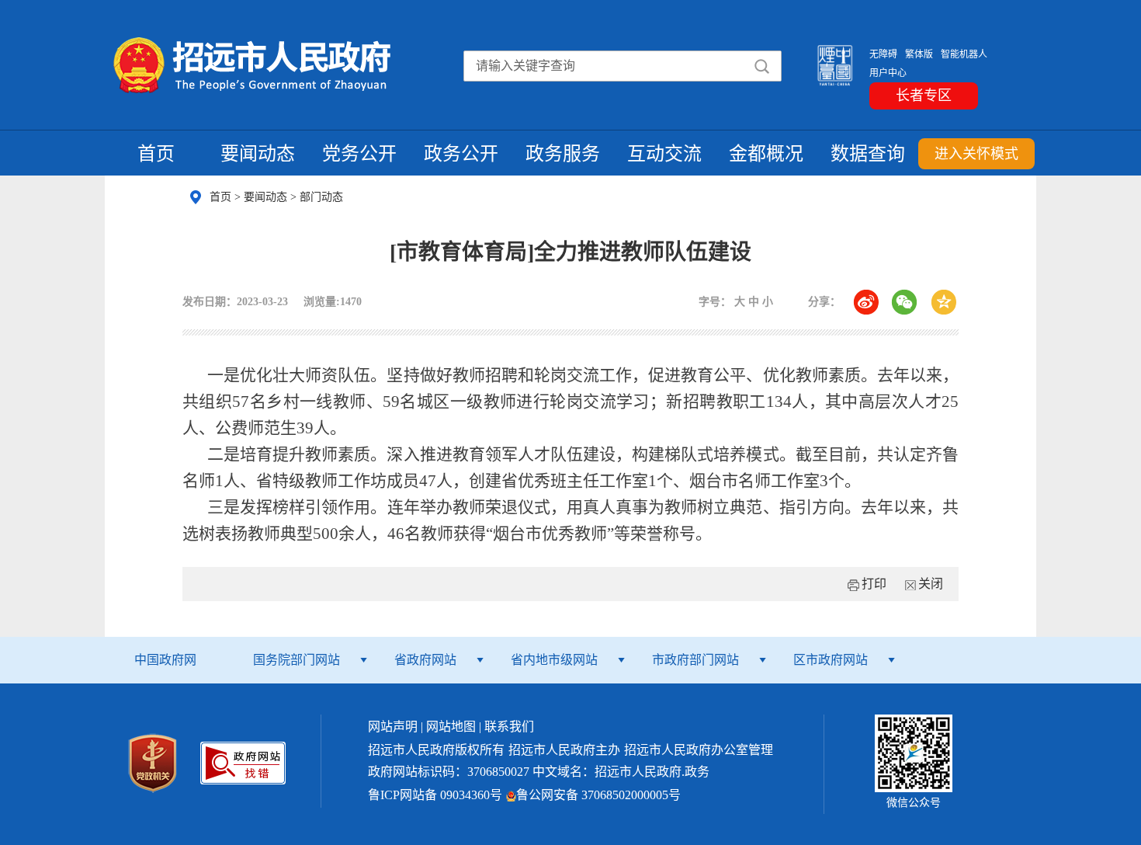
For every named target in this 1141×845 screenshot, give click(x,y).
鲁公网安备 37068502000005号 (598, 795)
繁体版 (919, 54)
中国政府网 (165, 659)
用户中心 (888, 73)
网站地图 (451, 726)
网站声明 (393, 726)
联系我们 (509, 726)
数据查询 (868, 154)
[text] (570, 66)
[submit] (761, 66)
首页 (156, 154)
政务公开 (461, 154)
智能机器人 (964, 54)
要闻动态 (257, 154)
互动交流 (664, 154)
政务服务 (562, 154)
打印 (874, 583)
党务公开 (359, 154)
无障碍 (883, 54)
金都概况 (766, 154)
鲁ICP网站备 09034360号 (435, 795)
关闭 (930, 583)
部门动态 (321, 197)
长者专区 (924, 95)
